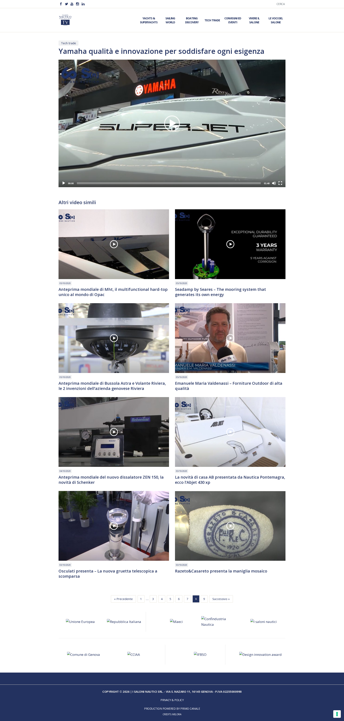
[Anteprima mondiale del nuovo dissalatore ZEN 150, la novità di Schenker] (114, 432)
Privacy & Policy (172, 700)
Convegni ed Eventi (232, 20)
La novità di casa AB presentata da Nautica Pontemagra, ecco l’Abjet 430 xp (230, 480)
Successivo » (221, 599)
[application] (172, 123)
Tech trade (68, 43)
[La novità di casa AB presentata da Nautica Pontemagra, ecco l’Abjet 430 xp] (230, 432)
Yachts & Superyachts (148, 20)
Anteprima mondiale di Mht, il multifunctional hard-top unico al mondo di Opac (113, 292)
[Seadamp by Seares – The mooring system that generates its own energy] (230, 244)
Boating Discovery (191, 20)
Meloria (177, 714)
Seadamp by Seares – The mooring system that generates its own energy (220, 292)
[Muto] (274, 183)
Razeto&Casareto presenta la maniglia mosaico (221, 571)
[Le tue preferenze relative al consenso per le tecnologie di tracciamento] (337, 714)
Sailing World (170, 20)
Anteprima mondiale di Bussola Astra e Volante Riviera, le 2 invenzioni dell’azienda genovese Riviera (112, 386)
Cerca (281, 4)
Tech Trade (212, 20)
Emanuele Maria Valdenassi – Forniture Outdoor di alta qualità (228, 386)
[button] (172, 123)
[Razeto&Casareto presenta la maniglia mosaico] (230, 526)
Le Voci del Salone (276, 20)
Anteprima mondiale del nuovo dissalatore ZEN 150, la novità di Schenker (111, 480)
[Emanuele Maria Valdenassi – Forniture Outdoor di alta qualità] (230, 338)
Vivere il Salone (254, 20)
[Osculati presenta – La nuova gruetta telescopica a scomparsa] (114, 526)
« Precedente (123, 599)
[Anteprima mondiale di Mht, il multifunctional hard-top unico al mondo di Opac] (114, 244)
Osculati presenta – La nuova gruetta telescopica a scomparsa (108, 574)
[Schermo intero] (280, 183)
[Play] (64, 183)
